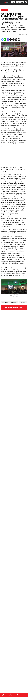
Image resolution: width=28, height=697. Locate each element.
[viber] (8, 39)
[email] (13, 39)
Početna (3, 695)
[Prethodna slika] (14, 295)
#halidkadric (5, 302)
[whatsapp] (5, 39)
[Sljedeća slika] (17, 295)
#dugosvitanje (14, 302)
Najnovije (10, 695)
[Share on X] (10, 39)
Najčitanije (17, 695)
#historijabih (22, 302)
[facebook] (2, 39)
